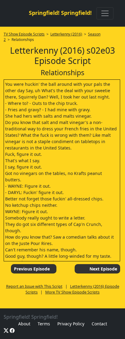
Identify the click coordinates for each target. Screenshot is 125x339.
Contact (99, 324)
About (24, 324)
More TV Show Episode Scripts (72, 292)
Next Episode (103, 269)
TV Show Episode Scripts (24, 34)
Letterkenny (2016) (66, 34)
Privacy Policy (70, 324)
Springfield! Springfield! (60, 12)
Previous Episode (32, 269)
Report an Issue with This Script (34, 286)
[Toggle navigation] (104, 13)
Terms (44, 324)
